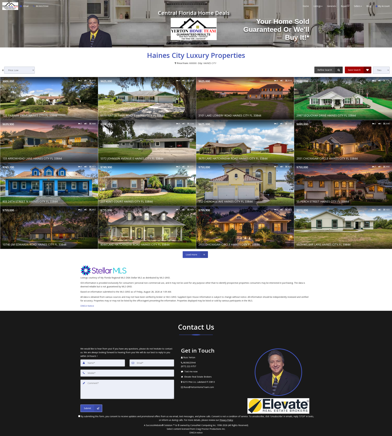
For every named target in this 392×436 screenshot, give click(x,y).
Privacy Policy (226, 420)
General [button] (331, 6)
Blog (368, 6)
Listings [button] (317, 6)
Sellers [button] (357, 6)
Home (306, 6)
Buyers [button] (344, 6)
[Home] (10, 6)
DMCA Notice (87, 305)
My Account (383, 6)
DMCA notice (196, 432)
